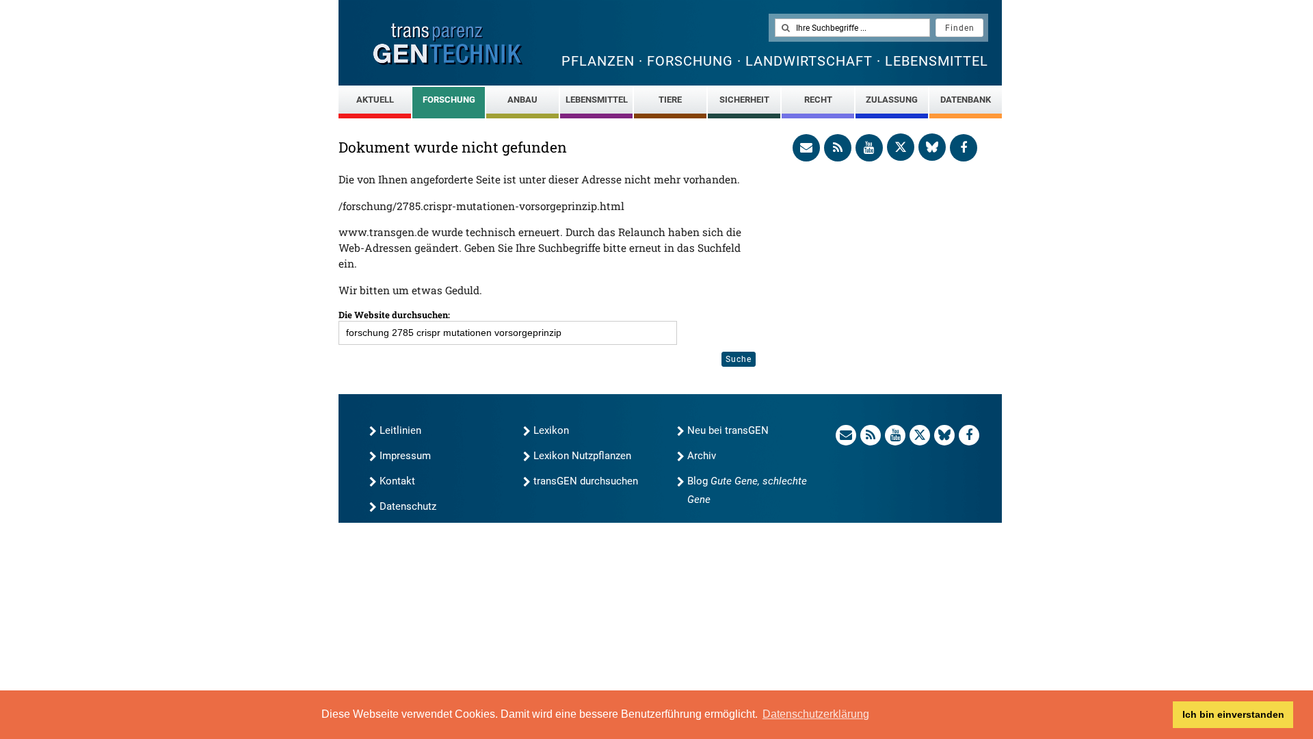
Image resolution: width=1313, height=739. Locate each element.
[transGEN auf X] (900, 147)
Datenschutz (408, 506)
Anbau (522, 99)
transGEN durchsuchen (585, 481)
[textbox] (852, 27)
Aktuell (375, 99)
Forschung (449, 99)
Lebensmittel (597, 99)
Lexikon (551, 430)
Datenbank (965, 99)
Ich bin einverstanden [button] (1233, 714)
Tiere (670, 99)
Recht (818, 99)
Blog (747, 490)
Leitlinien (400, 430)
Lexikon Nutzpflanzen (582, 456)
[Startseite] (448, 44)
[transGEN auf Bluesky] (932, 147)
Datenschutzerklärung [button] (815, 714)
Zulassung (892, 99)
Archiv (701, 456)
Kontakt (397, 481)
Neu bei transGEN (728, 430)
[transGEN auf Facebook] (963, 147)
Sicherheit (744, 99)
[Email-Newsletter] (806, 147)
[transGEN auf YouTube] (869, 147)
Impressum (405, 456)
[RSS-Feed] (837, 147)
